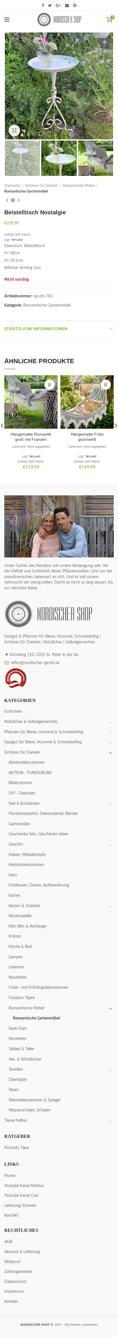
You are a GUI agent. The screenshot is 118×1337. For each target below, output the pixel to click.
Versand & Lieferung (22, 1252)
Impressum (14, 1292)
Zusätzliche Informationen (35, 328)
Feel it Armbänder (24, 804)
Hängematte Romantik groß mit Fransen (31, 437)
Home (9, 1176)
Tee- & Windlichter (25, 1059)
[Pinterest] (74, 5)
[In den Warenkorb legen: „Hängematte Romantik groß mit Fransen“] (50, 385)
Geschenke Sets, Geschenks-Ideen (38, 834)
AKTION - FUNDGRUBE (30, 773)
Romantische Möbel (79, 186)
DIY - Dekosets (22, 793)
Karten (14, 896)
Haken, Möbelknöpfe (27, 855)
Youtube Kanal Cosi (21, 1196)
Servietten (17, 1039)
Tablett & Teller (21, 1049)
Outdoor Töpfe (22, 998)
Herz (13, 875)
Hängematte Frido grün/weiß (87, 437)
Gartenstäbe (19, 824)
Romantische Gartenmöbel (26, 191)
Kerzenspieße (20, 916)
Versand (16, 239)
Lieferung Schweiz (20, 1206)
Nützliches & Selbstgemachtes (30, 722)
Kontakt (11, 1215)
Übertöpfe (18, 1080)
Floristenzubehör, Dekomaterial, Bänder (43, 814)
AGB (8, 1242)
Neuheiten (18, 978)
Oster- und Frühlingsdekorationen (38, 988)
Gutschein (13, 711)
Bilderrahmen (20, 783)
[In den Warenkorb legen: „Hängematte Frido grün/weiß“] (106, 385)
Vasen (14, 1090)
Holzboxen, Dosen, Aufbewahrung (39, 885)
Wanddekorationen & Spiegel (34, 1100)
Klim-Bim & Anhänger (28, 926)
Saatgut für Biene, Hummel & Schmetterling (43, 742)
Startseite (12, 186)
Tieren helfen (15, 1121)
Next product (18, 200)
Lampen (16, 957)
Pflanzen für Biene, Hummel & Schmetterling (43, 732)
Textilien (16, 1069)
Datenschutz (15, 1282)
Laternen (16, 967)
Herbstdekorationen (26, 865)
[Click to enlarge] (14, 130)
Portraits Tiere (16, 1148)
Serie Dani (18, 1029)
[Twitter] (50, 5)
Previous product (7, 200)
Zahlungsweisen (18, 1272)
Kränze (15, 936)
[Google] (58, 5)
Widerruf (12, 1262)
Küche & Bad (20, 947)
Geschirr (16, 844)
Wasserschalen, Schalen (29, 1110)
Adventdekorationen (27, 763)
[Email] (67, 5)
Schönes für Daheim (41, 186)
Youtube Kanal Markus (24, 1186)
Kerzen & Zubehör (24, 906)
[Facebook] (43, 5)
